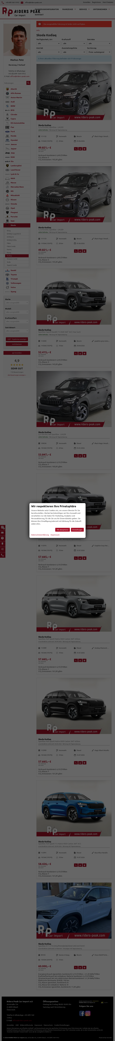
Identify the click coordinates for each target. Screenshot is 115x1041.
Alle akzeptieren (62, 530)
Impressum (55, 535)
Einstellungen (77, 530)
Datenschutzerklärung (40, 535)
